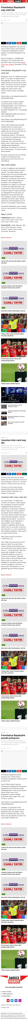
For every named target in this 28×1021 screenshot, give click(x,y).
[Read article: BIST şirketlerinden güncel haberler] (14, 396)
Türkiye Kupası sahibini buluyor (10, 383)
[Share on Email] (19, 43)
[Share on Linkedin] (14, 43)
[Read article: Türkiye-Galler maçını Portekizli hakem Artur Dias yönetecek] (14, 323)
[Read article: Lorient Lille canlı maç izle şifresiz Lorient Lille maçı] (14, 250)
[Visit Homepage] (15, 1)
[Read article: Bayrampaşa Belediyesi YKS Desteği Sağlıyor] (4, 412)
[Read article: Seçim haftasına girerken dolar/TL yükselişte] (4, 423)
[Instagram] (20, 1000)
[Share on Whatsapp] (24, 43)
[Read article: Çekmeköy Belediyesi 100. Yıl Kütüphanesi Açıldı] (4, 407)
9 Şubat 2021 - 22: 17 (5, 453)
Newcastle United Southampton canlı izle (13, 311)
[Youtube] (8, 1000)
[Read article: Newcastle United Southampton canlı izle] (14, 300)
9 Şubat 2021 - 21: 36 (5, 748)
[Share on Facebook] (8, 43)
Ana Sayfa (3, 4)
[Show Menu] (26, 1)
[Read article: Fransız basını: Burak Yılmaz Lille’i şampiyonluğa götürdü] (14, 347)
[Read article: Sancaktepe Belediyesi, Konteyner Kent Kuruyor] (4, 418)
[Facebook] (16, 1000)
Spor (7, 4)
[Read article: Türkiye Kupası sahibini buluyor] (14, 372)
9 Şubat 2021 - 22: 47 (5, 20)
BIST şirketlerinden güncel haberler (10, 401)
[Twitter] (12, 1000)
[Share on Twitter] (3, 43)
